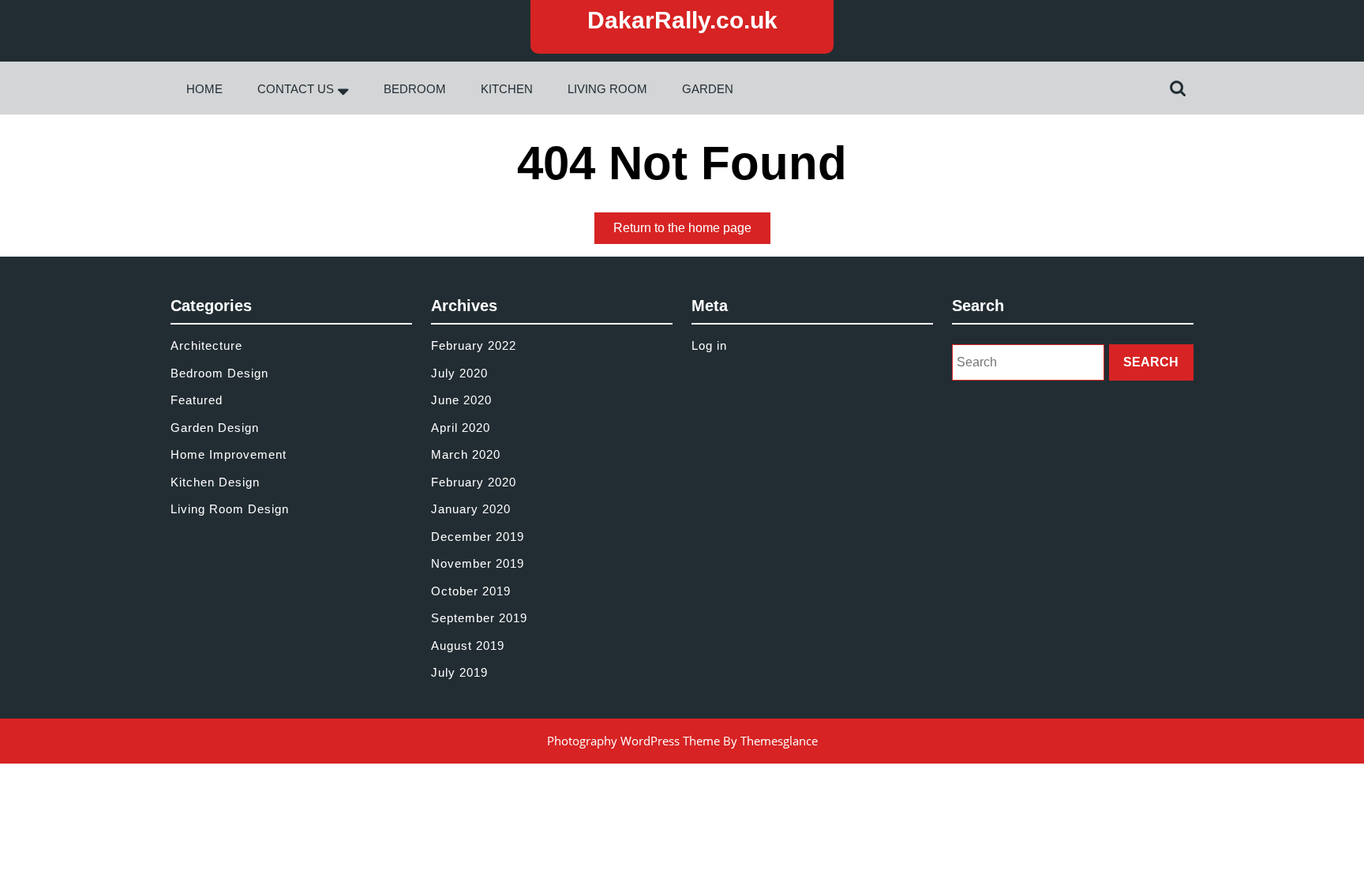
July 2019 (459, 672)
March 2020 (465, 454)
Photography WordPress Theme (633, 741)
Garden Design (214, 427)
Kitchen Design (215, 482)
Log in (709, 345)
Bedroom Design (219, 373)
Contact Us (295, 89)
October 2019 (471, 591)
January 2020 (471, 509)
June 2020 (461, 400)
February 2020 (473, 482)
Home (204, 89)
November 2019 (477, 563)
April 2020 (460, 427)
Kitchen (507, 89)
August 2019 (467, 645)
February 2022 (473, 345)
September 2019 (479, 618)
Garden (707, 89)
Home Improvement (228, 454)
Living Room (607, 89)
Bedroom (415, 89)
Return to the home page (691, 232)
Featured (196, 400)
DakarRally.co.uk (682, 20)
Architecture (206, 345)
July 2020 (459, 373)
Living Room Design (229, 509)
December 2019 (477, 536)
